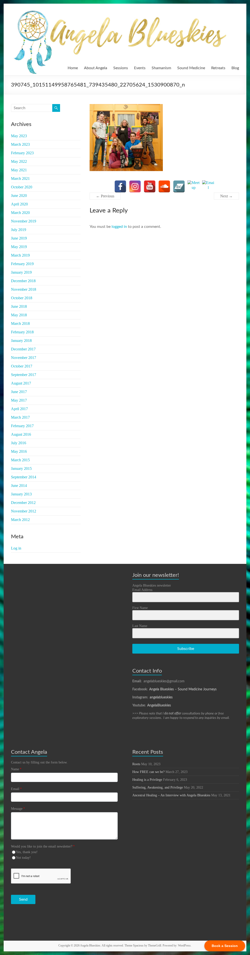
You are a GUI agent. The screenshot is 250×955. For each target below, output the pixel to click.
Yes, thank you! (27, 852)
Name (16, 769)
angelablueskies (161, 697)
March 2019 (20, 255)
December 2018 (23, 281)
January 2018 (21, 340)
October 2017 (21, 366)
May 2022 (19, 161)
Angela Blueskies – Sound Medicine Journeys (183, 689)
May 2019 (19, 247)
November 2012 (23, 511)
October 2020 (21, 187)
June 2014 (19, 485)
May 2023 (19, 136)
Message (18, 808)
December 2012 (23, 503)
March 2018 (20, 323)
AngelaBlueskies (159, 705)
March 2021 (20, 178)
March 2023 (20, 144)
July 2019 (18, 230)
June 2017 (19, 392)
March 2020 (20, 213)
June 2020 (19, 195)
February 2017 (22, 426)
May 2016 (19, 451)
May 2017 (19, 400)
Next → (226, 196)
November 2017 (23, 358)
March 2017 (20, 417)
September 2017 (23, 375)
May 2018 (19, 315)
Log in (16, 548)
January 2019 (21, 272)
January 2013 (21, 494)
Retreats (218, 68)
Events (140, 68)
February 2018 (22, 332)
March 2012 (20, 520)
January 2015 (21, 468)
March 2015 (20, 460)
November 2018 (23, 289)
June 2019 (19, 238)
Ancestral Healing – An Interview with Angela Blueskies (171, 795)
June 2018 (19, 306)
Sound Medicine (191, 68)
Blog (235, 68)
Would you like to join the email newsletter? (43, 846)
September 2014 (23, 477)
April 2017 (19, 409)
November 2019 (23, 221)
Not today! (23, 857)
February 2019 (22, 264)
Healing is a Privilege (147, 779)
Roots (136, 764)
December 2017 (23, 349)
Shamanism (161, 68)
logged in (119, 227)
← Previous (105, 196)
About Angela (95, 68)
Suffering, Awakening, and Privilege (157, 787)
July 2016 (18, 443)
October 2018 (21, 298)
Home (73, 68)
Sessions (120, 68)
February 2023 (22, 153)
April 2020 (19, 204)
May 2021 (19, 170)
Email (16, 789)
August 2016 (21, 434)
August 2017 (21, 383)
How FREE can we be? (148, 772)
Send (23, 899)
